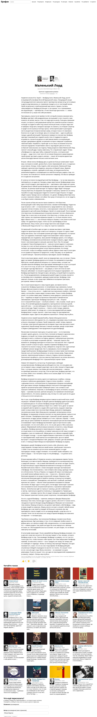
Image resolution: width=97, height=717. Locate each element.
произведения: (11, 704)
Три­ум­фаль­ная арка (85, 613)
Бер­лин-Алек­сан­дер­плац (62, 581)
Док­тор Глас (13, 646)
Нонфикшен (48, 1)
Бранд (57, 679)
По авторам (64, 1)
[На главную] (5, 2)
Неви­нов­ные (13, 581)
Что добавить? (85, 1)
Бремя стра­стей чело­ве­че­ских (83, 581)
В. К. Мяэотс (28, 556)
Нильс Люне (13, 679)
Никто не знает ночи (39, 581)
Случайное (77, 1)
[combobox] (20, 1)
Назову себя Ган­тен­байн (85, 646)
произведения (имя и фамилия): (15, 710)
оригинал (52, 93)
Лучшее (34, 1)
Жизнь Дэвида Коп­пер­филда (39, 680)
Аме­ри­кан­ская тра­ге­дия (85, 680)
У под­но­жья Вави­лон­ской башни (15, 613)
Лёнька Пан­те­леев (61, 613)
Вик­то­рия (35, 613)
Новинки (71, 1)
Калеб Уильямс (37, 646)
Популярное (40, 1)
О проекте (93, 1)
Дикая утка (59, 646)
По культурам (56, 1)
